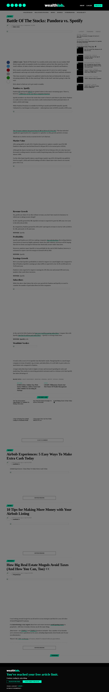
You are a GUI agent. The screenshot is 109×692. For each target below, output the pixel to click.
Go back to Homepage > (14, 688)
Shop (82, 5)
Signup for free (14, 681)
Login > (20, 686)
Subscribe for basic (32, 681)
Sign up (98, 5)
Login (89, 5)
